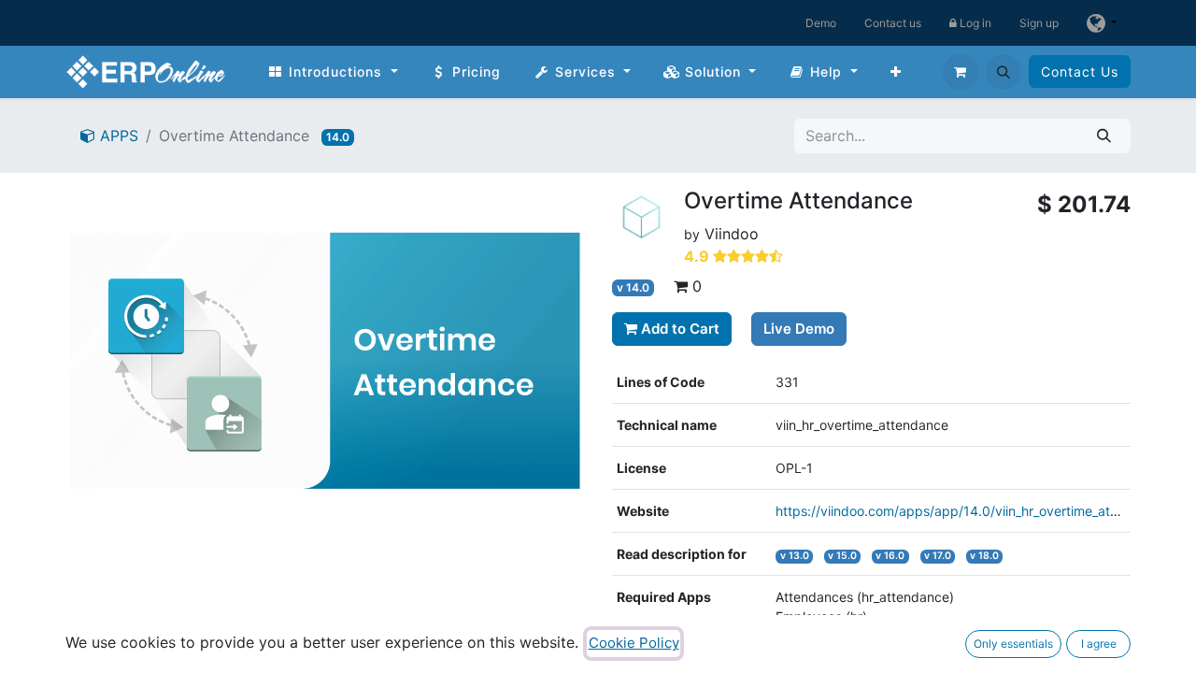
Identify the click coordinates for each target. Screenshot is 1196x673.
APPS (116, 135)
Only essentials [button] (1013, 644)
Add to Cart (678, 328)
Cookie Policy (634, 643)
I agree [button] (1099, 644)
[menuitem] (332, 71)
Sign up (1039, 23)
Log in (974, 23)
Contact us (892, 23)
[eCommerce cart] (960, 72)
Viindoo (732, 233)
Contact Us (1079, 71)
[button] (1003, 72)
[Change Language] (1102, 23)
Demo (820, 23)
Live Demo (798, 328)
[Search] (1104, 136)
